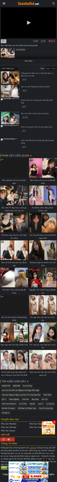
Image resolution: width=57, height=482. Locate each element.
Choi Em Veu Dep (46, 408)
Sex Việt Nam (20, 49)
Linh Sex (25, 399)
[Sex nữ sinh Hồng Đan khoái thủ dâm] (10, 91)
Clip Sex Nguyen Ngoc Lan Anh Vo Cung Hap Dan (21, 395)
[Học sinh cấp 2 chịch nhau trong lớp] (10, 118)
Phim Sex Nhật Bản (8, 424)
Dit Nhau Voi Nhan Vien (27, 408)
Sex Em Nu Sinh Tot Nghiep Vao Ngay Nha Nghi (20, 390)
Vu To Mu (23, 404)
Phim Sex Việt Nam (8, 427)
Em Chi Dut (27, 386)
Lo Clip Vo (50, 404)
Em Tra (44, 399)
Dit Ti (4, 399)
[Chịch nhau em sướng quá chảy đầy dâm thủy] (10, 104)
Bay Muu (35, 399)
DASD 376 (6, 386)
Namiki (32, 404)
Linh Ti (40, 404)
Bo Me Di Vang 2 (8, 408)
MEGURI (16, 386)
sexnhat (33, 448)
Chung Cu (6, 413)
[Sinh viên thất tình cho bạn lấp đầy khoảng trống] (10, 145)
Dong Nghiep (14, 399)
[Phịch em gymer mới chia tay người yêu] (10, 131)
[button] (28, 23)
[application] (28, 22)
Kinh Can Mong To (9, 404)
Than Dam (47, 395)
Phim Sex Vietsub (8, 431)
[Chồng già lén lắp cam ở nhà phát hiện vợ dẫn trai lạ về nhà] (10, 77)
